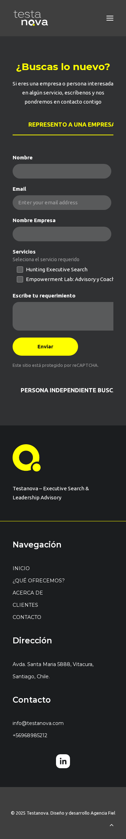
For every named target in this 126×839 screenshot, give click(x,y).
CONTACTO (27, 617)
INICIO (21, 568)
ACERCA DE (28, 593)
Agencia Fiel (103, 812)
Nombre (23, 157)
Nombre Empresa (34, 220)
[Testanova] (31, 18)
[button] (110, 18)
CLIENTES (25, 605)
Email (19, 189)
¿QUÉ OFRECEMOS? (39, 580)
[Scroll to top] (111, 824)
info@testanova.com (38, 723)
